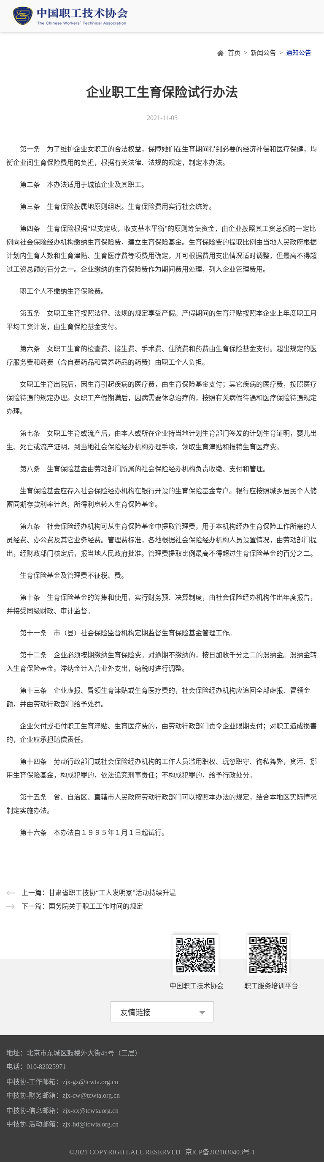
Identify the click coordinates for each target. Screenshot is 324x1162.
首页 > (239, 53)
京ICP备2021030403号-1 (220, 1152)
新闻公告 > (268, 53)
